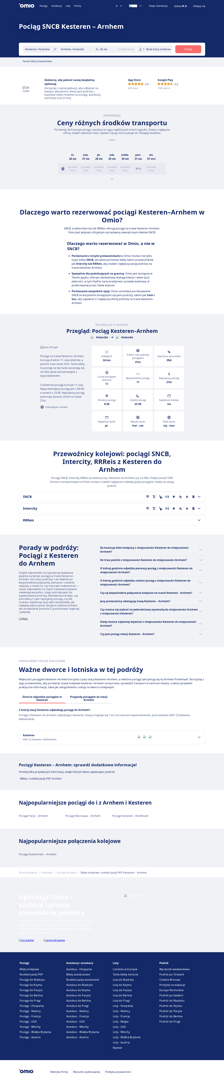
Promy (77, 5)
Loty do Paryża (122, 990)
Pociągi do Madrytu (32, 979)
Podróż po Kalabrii (171, 995)
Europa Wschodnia (171, 990)
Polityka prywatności (118, 1072)
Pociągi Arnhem (66, 872)
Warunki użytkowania (86, 1072)
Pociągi (44, 5)
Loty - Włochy (121, 1032)
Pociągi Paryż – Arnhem (33, 816)
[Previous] (62, 156)
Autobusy (56, 5)
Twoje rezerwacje (158, 6)
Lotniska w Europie (125, 969)
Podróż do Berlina (171, 1016)
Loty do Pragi (121, 1000)
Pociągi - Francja (30, 1016)
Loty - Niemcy (121, 1011)
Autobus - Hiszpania (79, 969)
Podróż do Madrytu (171, 1000)
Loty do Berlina (122, 995)
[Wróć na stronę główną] (29, 6)
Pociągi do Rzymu (31, 985)
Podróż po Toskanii (171, 974)
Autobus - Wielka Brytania (82, 1032)
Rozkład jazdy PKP (31, 974)
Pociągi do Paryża (31, 990)
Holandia (46, 872)
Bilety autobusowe (78, 974)
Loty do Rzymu (122, 985)
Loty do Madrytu (123, 979)
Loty (68, 5)
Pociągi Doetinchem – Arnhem (37, 854)
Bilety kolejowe (29, 969)
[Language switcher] (135, 6)
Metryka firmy (59, 1072)
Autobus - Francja (77, 1016)
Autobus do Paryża (78, 995)
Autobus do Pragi (77, 1006)
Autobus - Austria (77, 1037)
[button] (104, 49)
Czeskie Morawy (169, 979)
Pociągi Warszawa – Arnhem (83, 816)
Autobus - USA (75, 1021)
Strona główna (28, 872)
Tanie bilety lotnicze (125, 974)
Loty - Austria (121, 1042)
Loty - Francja (121, 1016)
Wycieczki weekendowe (174, 969)
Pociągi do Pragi (30, 1000)
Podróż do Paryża (170, 1011)
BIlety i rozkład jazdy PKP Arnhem (41, 778)
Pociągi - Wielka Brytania (35, 1032)
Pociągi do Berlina (31, 995)
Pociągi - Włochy (30, 1027)
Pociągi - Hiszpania (32, 1006)
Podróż (163, 963)
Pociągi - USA (28, 1021)
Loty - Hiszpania (123, 1006)
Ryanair (117, 1047)
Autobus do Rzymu (78, 990)
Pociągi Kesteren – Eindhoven (130, 816)
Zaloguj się (199, 6)
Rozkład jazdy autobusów (82, 979)
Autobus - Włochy (77, 1027)
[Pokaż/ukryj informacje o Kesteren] (199, 737)
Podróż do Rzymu (170, 1006)
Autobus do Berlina (78, 1000)
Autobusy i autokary (79, 963)
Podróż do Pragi (169, 1021)
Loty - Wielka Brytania (127, 1037)
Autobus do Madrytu (79, 985)
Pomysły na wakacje (172, 985)
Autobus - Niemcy (77, 1011)
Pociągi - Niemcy (30, 1011)
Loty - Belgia (120, 1021)
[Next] (161, 156)
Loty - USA (119, 1027)
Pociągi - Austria (30, 1037)
